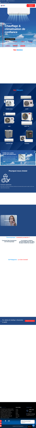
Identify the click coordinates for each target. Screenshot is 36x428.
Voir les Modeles (5, 122)
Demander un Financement (10, 39)
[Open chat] (33, 425)
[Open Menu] (26, 5)
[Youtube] (34, 1)
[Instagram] (35, 1)
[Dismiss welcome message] (33, 420)
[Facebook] (32, 1)
